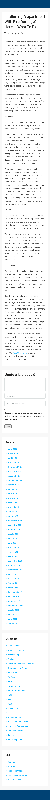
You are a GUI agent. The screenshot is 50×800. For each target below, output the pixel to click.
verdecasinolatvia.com (18, 722)
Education (12, 672)
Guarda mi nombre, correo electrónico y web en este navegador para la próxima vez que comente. (24, 416)
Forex (10, 681)
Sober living (13, 708)
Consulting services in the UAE (21, 663)
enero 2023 (13, 588)
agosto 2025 (13, 485)
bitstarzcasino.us (16, 650)
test (9, 713)
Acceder (11, 766)
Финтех (11, 735)
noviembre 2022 (15, 597)
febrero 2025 (14, 512)
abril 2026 (12, 458)
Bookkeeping (13, 655)
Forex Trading (14, 686)
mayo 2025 (13, 498)
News (10, 699)
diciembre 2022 (15, 592)
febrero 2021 (14, 623)
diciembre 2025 (15, 467)
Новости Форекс (15, 731)
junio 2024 (12, 543)
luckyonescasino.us (16, 690)
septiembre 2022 (15, 605)
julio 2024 (12, 538)
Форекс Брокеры (15, 740)
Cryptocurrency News (17, 668)
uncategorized (14, 717)
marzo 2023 (13, 579)
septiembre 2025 (15, 480)
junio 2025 (12, 494)
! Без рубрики (14, 646)
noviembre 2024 (15, 525)
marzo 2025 (13, 507)
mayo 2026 (13, 453)
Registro (11, 762)
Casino (11, 659)
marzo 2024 (13, 547)
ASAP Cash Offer (20, 353)
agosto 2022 (13, 610)
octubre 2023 (14, 565)
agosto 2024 (13, 534)
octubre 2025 (14, 476)
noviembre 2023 (15, 561)
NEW (10, 695)
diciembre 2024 (15, 520)
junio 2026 (12, 449)
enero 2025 (13, 516)
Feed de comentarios (17, 775)
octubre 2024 (14, 529)
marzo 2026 (13, 462)
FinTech (11, 677)
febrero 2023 (14, 583)
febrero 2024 (14, 552)
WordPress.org (14, 780)
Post (10, 704)
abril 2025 (12, 503)
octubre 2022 (14, 601)
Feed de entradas (15, 771)
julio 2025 (12, 489)
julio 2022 (12, 614)
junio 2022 (12, 619)
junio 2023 (12, 574)
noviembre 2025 (15, 471)
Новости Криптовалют (18, 726)
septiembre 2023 (15, 570)
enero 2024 (13, 556)
